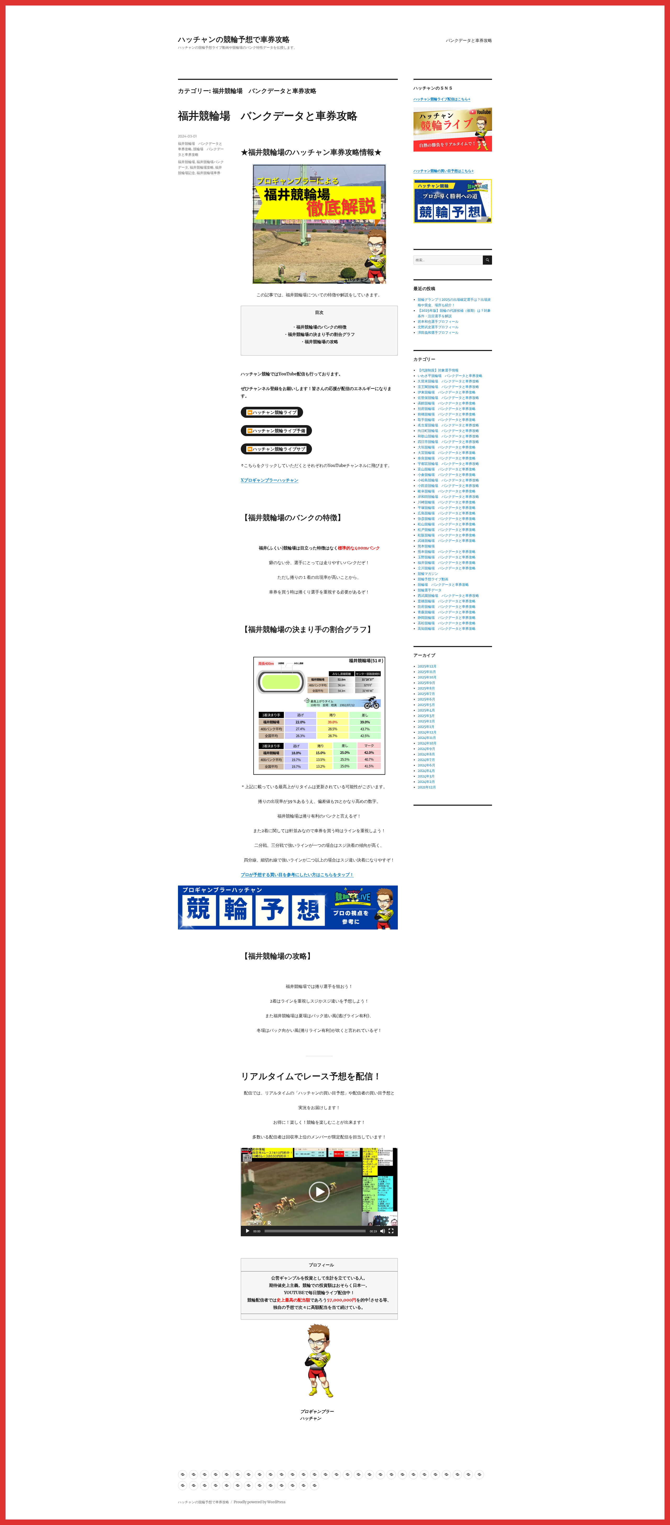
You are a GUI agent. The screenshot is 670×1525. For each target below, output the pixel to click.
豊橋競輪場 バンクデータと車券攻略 (447, 601)
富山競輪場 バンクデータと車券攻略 (447, 469)
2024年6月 (426, 765)
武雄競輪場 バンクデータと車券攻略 (447, 540)
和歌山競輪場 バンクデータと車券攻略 (448, 436)
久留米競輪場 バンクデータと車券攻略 (448, 381)
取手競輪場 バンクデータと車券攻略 (447, 420)
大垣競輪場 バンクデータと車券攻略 (447, 447)
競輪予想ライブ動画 (433, 579)
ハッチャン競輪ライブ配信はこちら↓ (442, 99)
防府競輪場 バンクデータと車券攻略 (447, 606)
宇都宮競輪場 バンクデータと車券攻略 (448, 463)
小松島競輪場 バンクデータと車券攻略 (448, 480)
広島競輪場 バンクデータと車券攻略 (447, 513)
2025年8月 (426, 688)
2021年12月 (427, 787)
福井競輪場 (186, 162)
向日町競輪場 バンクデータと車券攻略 (448, 430)
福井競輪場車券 (208, 173)
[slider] (315, 1231)
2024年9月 (426, 749)
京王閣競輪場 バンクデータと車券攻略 (448, 387)
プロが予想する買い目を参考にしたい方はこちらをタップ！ (297, 874)
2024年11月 (427, 738)
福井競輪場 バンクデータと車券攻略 (268, 115)
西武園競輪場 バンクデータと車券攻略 (448, 595)
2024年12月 (427, 732)
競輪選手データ (430, 590)
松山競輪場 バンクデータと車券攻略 (447, 524)
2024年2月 (426, 782)
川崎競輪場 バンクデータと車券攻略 (447, 502)
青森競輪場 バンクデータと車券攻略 (447, 612)
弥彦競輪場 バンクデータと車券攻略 (447, 518)
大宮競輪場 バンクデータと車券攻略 (447, 452)
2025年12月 (427, 666)
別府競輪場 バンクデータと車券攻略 (447, 409)
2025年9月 (426, 683)
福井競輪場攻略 (202, 167)
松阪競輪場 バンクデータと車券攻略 (447, 535)
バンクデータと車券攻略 (469, 40)
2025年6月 (426, 699)
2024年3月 (426, 776)
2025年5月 (426, 705)
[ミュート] (382, 1231)
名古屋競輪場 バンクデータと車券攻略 (448, 425)
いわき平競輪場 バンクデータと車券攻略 (450, 376)
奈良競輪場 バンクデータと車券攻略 (447, 458)
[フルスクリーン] (391, 1231)
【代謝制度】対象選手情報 (438, 370)
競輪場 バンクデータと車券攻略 (443, 584)
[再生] (247, 1231)
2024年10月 (427, 743)
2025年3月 (426, 716)
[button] (319, 1192)
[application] (319, 1192)
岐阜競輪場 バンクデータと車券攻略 (447, 491)
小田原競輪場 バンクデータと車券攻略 (448, 485)
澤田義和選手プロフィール (438, 332)
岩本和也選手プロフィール (438, 321)
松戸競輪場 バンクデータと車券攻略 (447, 529)
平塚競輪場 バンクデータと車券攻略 (447, 507)
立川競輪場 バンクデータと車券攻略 (447, 568)
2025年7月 (426, 694)
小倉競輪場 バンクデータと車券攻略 (447, 474)
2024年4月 (426, 771)
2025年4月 (426, 710)
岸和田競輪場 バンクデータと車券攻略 (448, 496)
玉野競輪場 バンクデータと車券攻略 (447, 557)
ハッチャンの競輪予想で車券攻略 (234, 39)
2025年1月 (426, 727)
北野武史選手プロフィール (438, 327)
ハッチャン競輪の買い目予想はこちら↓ (444, 171)
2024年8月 (426, 754)
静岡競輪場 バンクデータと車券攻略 (447, 617)
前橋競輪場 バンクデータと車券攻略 (447, 414)
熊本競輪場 (426, 546)
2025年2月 (426, 721)
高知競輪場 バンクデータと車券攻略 (447, 628)
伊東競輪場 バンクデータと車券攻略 (447, 392)
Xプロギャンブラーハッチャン (269, 480)
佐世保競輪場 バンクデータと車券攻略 (448, 398)
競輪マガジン (428, 573)
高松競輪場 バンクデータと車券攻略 (447, 623)
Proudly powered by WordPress (260, 1502)
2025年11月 (427, 672)
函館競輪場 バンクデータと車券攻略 (447, 403)
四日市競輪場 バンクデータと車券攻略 (448, 441)
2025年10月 (427, 677)
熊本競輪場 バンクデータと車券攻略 (447, 551)
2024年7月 (426, 760)
